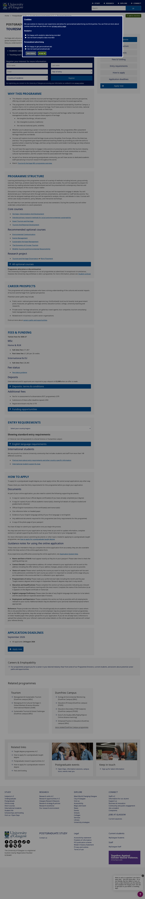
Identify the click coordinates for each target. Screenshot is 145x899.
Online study (9, 803)
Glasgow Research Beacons (49, 801)
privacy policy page (59, 26)
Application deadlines (118, 79)
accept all (42, 53)
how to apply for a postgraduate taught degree (37, 539)
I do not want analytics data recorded (40, 37)
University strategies (82, 822)
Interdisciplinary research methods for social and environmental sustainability (41, 217)
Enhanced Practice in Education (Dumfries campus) (73, 722)
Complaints (113, 810)
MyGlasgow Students (116, 838)
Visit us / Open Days (12, 815)
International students (13, 808)
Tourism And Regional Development (25, 225)
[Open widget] (140, 894)
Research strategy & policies (49, 803)
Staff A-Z (112, 796)
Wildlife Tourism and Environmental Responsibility (31, 249)
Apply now (17, 649)
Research (110, 3)
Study (97, 3)
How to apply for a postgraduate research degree (29, 766)
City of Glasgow (79, 799)
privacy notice (79, 83)
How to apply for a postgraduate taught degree (28, 756)
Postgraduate (10, 801)
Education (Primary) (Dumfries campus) (72, 704)
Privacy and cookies (81, 847)
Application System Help (69, 554)
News (76, 808)
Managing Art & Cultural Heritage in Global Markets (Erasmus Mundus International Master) (27, 705)
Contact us (43, 838)
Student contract (84, 274)
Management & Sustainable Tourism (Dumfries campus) (27, 698)
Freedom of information (83, 840)
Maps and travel (80, 806)
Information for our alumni (119, 799)
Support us (113, 801)
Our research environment (49, 808)
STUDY (8, 792)
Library (76, 820)
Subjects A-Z (9, 796)
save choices (31, 53)
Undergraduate (10, 799)
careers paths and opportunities (35, 320)
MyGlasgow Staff (115, 847)
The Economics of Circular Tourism (25, 245)
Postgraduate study (19, 16)
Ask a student (114, 808)
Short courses (10, 806)
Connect (137, 3)
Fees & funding (119, 59)
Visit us (77, 801)
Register (72, 78)
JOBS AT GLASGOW (117, 814)
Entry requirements (119, 66)
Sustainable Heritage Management (25, 242)
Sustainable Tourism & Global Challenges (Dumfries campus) (29, 712)
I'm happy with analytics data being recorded (43, 35)
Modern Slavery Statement (84, 845)
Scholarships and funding (14, 813)
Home (7, 16)
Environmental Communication (23, 234)
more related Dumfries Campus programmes (71, 727)
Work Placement (47, 259)
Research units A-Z (46, 796)
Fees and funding (20, 771)
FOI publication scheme (82, 842)
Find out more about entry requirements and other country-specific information (41, 460)
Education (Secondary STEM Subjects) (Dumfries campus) (72, 710)
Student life (9, 810)
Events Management (20, 238)
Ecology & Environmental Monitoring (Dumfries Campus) (71, 698)
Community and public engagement (122, 806)
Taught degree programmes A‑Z (25, 751)
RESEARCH (44, 792)
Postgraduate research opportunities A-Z (29, 761)
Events (76, 810)
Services (77, 817)
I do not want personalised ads (38, 49)
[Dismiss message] (143, 876)
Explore (123, 3)
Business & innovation (117, 803)
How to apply (119, 72)
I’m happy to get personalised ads (39, 46)
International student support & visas (26, 464)
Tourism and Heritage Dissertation (25, 259)
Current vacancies (115, 819)
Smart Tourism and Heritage (22, 221)
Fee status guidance (19, 372)
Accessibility (78, 803)
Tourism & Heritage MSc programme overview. (35, 163)
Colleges (77, 815)
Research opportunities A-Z (49, 799)
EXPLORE (78, 792)
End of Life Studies (72, 716)
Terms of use (79, 849)
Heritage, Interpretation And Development (28, 214)
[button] (49, 264)
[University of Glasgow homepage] (13, 6)
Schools (77, 813)
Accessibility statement (82, 838)
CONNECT (113, 792)
